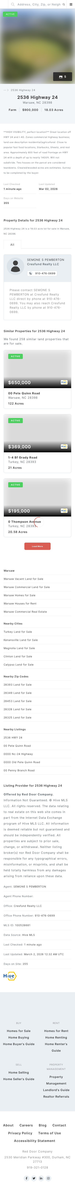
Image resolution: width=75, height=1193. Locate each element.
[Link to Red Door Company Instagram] (48, 1178)
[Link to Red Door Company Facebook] (26, 1178)
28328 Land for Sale (17, 709)
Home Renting (56, 1037)
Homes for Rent (56, 1031)
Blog (43, 1125)
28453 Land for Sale (18, 701)
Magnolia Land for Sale (19, 648)
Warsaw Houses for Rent (20, 603)
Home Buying (18, 1037)
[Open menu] (71, 4)
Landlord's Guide (56, 1090)
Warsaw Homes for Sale (19, 595)
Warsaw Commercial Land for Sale (27, 587)
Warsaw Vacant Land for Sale (23, 578)
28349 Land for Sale (18, 692)
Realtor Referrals (56, 1096)
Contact (59, 1125)
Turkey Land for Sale (18, 631)
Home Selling (19, 1072)
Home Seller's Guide (18, 1079)
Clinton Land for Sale (18, 656)
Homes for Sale (19, 1031)
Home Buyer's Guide (19, 1044)
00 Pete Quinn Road (17, 745)
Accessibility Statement (34, 1141)
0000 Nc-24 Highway (18, 753)
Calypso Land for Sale (19, 664)
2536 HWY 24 (13, 737)
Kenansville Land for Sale (21, 639)
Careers (26, 1125)
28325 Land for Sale (17, 717)
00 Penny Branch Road (19, 770)
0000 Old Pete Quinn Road (22, 762)
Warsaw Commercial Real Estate (25, 611)
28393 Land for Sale (18, 684)
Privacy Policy (20, 1133)
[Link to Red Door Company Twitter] (34, 1178)
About (8, 1125)
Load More (37, 546)
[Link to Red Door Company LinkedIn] (41, 1178)
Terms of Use (49, 1133)
